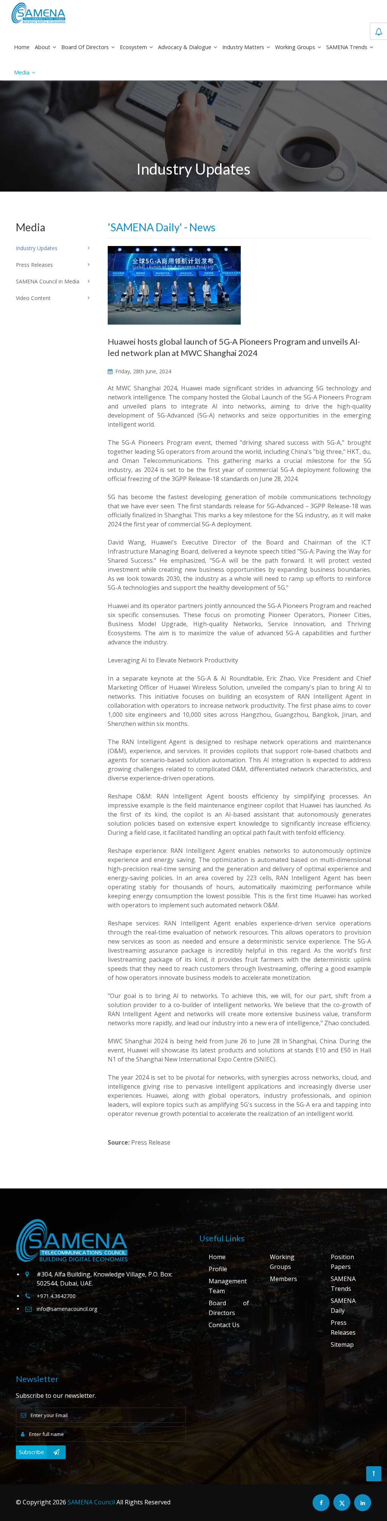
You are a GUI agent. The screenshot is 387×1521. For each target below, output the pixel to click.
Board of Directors (85, 47)
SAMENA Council (91, 1502)
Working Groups (296, 47)
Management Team (228, 1286)
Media (22, 72)
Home (21, 47)
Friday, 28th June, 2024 (142, 371)
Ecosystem (134, 47)
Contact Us (224, 1325)
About (43, 47)
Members (283, 1279)
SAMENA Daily (343, 1306)
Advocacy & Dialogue (185, 47)
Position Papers (342, 1262)
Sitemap (342, 1344)
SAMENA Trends (347, 47)
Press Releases (343, 1327)
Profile (218, 1269)
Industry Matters (244, 47)
